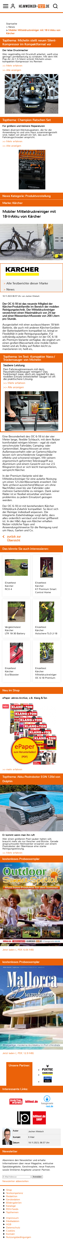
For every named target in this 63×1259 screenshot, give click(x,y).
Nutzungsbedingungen (18, 1237)
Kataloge (11, 1205)
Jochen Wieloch (36, 1131)
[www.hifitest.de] (31, 1107)
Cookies (10, 1230)
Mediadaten (12, 1221)
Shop (9, 1189)
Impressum (12, 1218)
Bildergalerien (14, 1202)
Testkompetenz (14, 1193)
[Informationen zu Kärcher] (47, 1073)
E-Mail (31, 1137)
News (10, 289)
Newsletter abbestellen (15, 1181)
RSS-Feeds (12, 1209)
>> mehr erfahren (12, 769)
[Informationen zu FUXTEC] (47, 1068)
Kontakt (10, 1234)
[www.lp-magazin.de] (23, 1123)
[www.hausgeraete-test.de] (47, 1107)
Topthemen (12, 1212)
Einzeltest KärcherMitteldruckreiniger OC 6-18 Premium (46, 673)
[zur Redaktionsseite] (7, 1137)
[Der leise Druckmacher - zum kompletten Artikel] (31, 94)
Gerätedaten (13, 1199)
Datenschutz (13, 1227)
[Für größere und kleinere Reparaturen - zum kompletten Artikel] (31, 170)
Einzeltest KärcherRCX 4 (10, 586)
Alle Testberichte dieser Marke (27, 283)
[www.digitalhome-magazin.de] (15, 1107)
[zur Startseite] (34, 6)
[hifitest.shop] (39, 1123)
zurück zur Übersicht (14, 538)
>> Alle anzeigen (11, 70)
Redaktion (11, 1196)
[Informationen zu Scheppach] (47, 1079)
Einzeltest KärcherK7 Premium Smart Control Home (45, 587)
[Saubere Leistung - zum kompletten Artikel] (31, 411)
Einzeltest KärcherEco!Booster (12, 671)
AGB (8, 1224)
